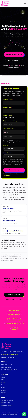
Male (6, 117)
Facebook (4, 357)
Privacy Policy (5, 402)
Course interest (7, 153)
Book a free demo (14, 60)
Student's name (8, 99)
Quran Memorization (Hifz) (14, 323)
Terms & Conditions (7, 400)
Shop (2, 385)
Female (12, 117)
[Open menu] (25, 3)
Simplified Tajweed (14, 314)
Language (6, 145)
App (2, 379)
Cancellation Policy (7, 405)
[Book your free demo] (24, 414)
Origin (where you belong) (10, 120)
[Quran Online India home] (5, 3)
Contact (3, 393)
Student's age (7, 107)
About (3, 387)
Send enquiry (14, 170)
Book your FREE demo (14, 54)
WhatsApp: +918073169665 (9, 354)
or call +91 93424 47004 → (14, 299)
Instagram (11, 357)
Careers (3, 390)
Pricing (14, 327)
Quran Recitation (14, 319)
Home (11, 22)
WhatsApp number (8, 128)
